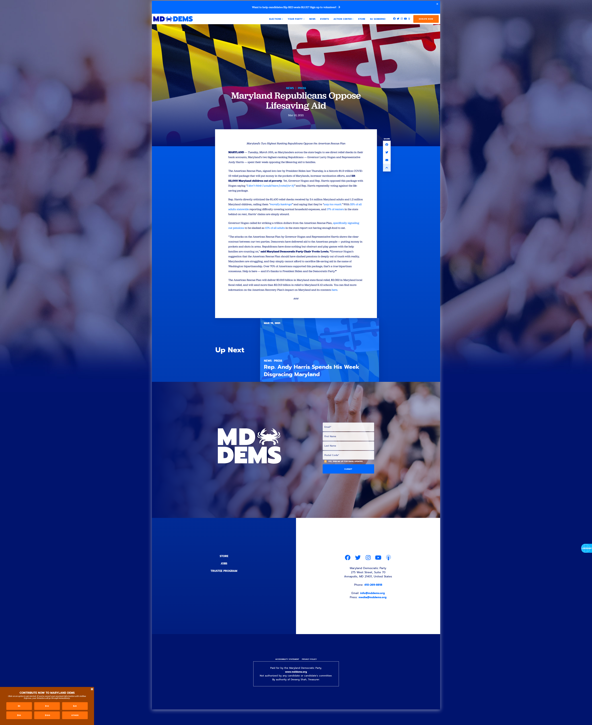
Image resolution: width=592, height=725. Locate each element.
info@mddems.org (372, 593)
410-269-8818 (373, 585)
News (290, 88)
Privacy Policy (309, 659)
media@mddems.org (372, 597)
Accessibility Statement (287, 659)
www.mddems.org (296, 672)
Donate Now (426, 19)
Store (224, 556)
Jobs (224, 563)
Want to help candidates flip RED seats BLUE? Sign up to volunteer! (294, 7)
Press (302, 88)
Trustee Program (224, 571)
